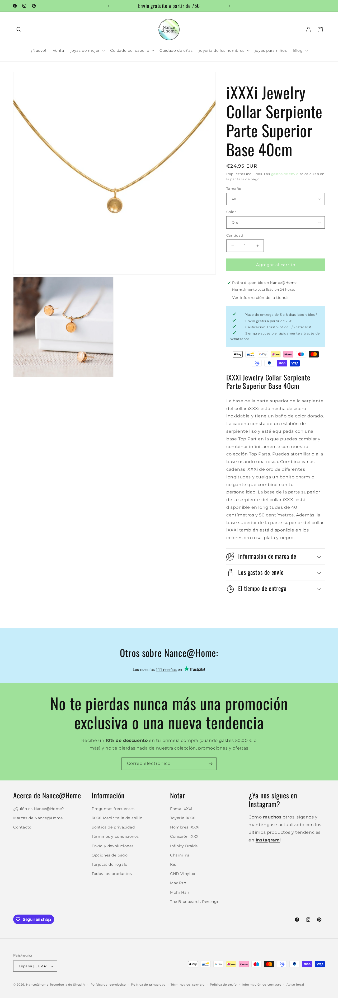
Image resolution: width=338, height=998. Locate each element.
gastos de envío (285, 174)
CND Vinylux (182, 873)
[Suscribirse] (210, 763)
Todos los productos (112, 873)
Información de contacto (261, 984)
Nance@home (37, 985)
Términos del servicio (188, 984)
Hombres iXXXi (185, 827)
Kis (173, 864)
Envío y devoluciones (113, 845)
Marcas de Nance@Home (38, 817)
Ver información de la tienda (260, 297)
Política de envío (223, 984)
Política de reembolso (108, 984)
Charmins (179, 855)
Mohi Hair (179, 892)
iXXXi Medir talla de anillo (117, 817)
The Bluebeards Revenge (194, 901)
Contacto (22, 827)
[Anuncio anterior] (108, 6)
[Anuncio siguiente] (229, 6)
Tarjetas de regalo (110, 864)
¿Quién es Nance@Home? (38, 808)
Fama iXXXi (181, 808)
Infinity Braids (184, 845)
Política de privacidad (148, 984)
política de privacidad (113, 827)
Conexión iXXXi (185, 836)
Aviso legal (295, 984)
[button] (19, 29)
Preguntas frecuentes (113, 808)
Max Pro (178, 883)
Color (231, 212)
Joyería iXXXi (183, 817)
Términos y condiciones (115, 836)
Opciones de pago (110, 855)
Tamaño (233, 188)
